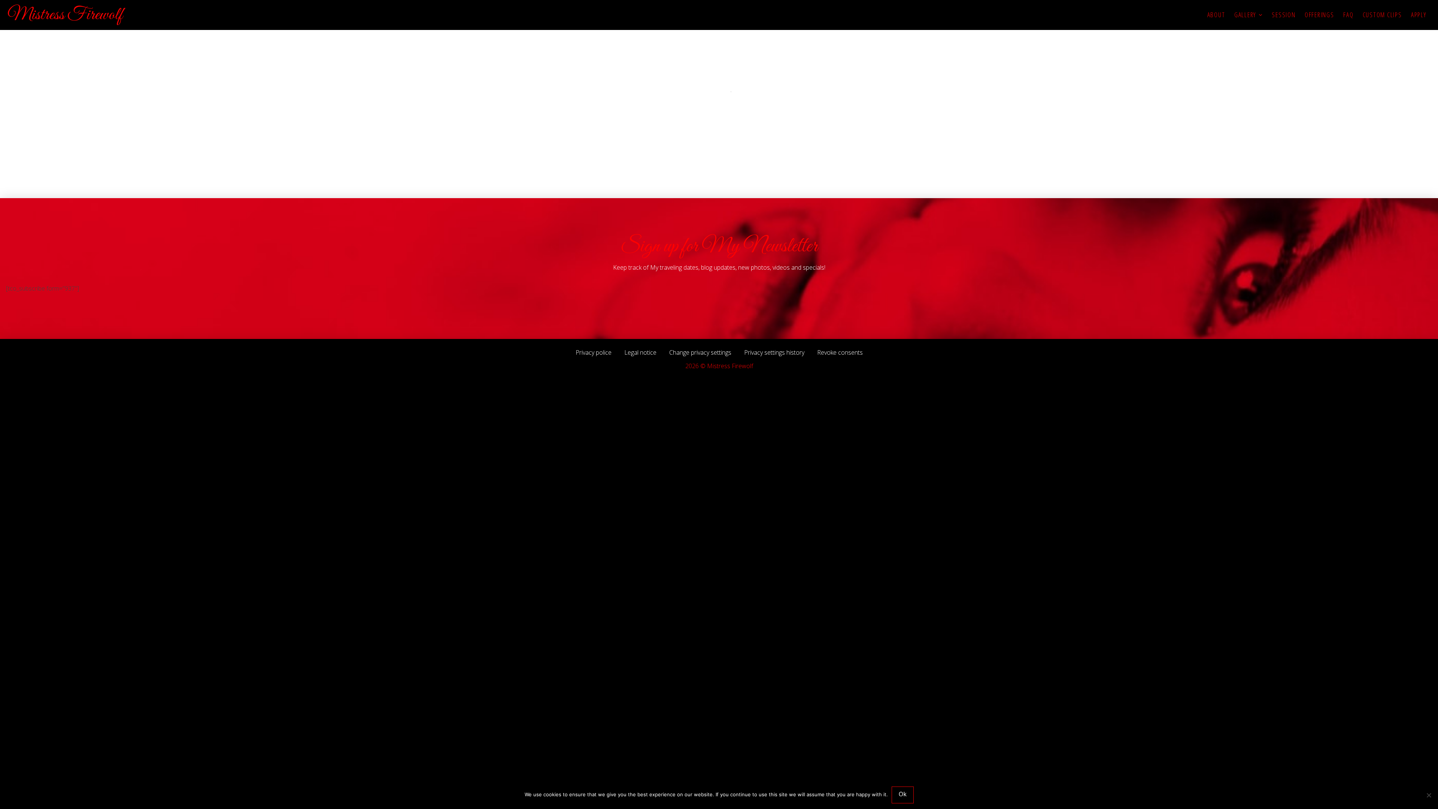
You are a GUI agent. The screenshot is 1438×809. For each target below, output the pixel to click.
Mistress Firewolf (64, 15)
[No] (1428, 795)
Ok (903, 794)
